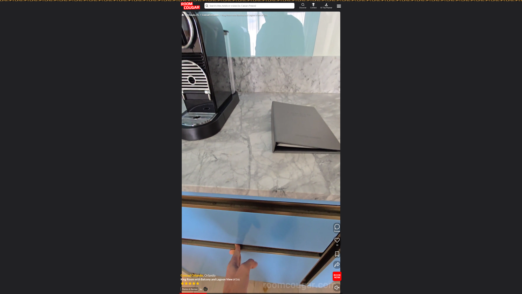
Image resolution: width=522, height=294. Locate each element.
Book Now (337, 276)
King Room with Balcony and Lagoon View (210, 279)
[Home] (183, 15)
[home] (190, 5)
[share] (337, 265)
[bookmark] (337, 254)
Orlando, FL (193, 15)
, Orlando (209, 275)
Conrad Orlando (210, 15)
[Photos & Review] (256, 283)
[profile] (205, 289)
